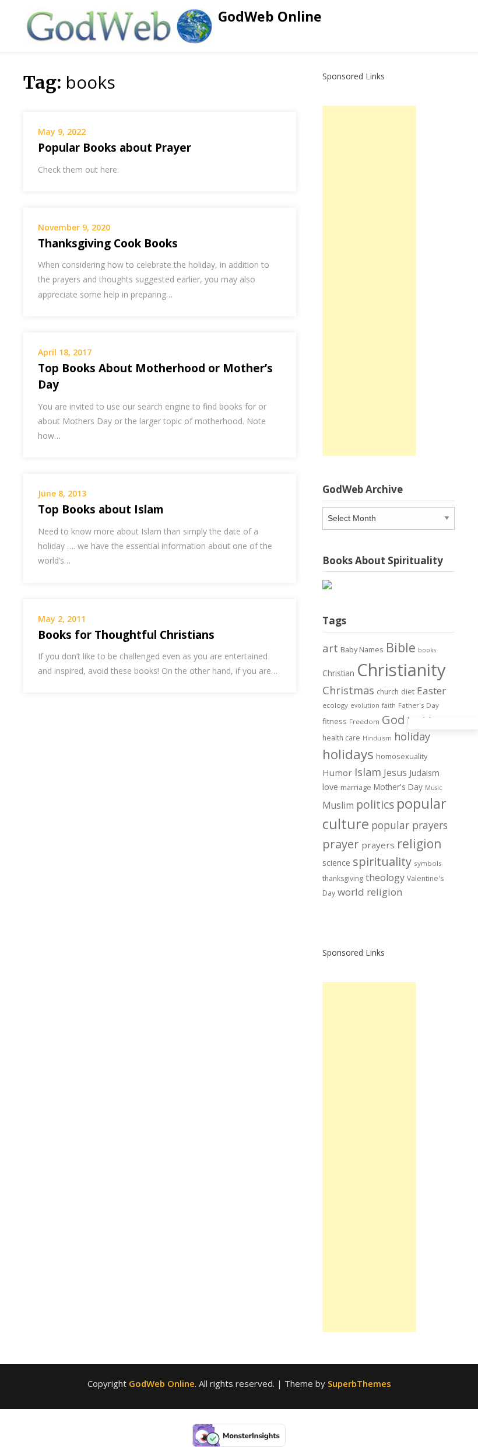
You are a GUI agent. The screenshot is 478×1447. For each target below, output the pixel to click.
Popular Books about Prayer (114, 147)
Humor (337, 772)
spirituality (382, 861)
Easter (431, 690)
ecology (335, 705)
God (393, 719)
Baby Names (362, 649)
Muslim (338, 805)
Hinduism (377, 738)
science (336, 862)
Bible (401, 647)
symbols (428, 863)
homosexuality (401, 756)
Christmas (348, 690)
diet (407, 691)
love (330, 786)
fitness (334, 721)
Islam (367, 772)
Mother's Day (398, 786)
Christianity (401, 669)
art (330, 648)
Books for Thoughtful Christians (126, 634)
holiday (412, 736)
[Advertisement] (369, 281)
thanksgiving (342, 878)
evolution (364, 705)
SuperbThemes (359, 1383)
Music (433, 788)
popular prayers (409, 825)
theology (385, 877)
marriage (355, 787)
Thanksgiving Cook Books (108, 243)
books (427, 650)
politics (375, 804)
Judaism (424, 772)
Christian (338, 673)
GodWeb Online (270, 16)
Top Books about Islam (101, 509)
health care (341, 738)
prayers (378, 845)
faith (389, 705)
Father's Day (418, 705)
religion (419, 844)
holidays (348, 754)
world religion (370, 892)
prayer (340, 844)
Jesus (395, 772)
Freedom (364, 721)
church (388, 692)
